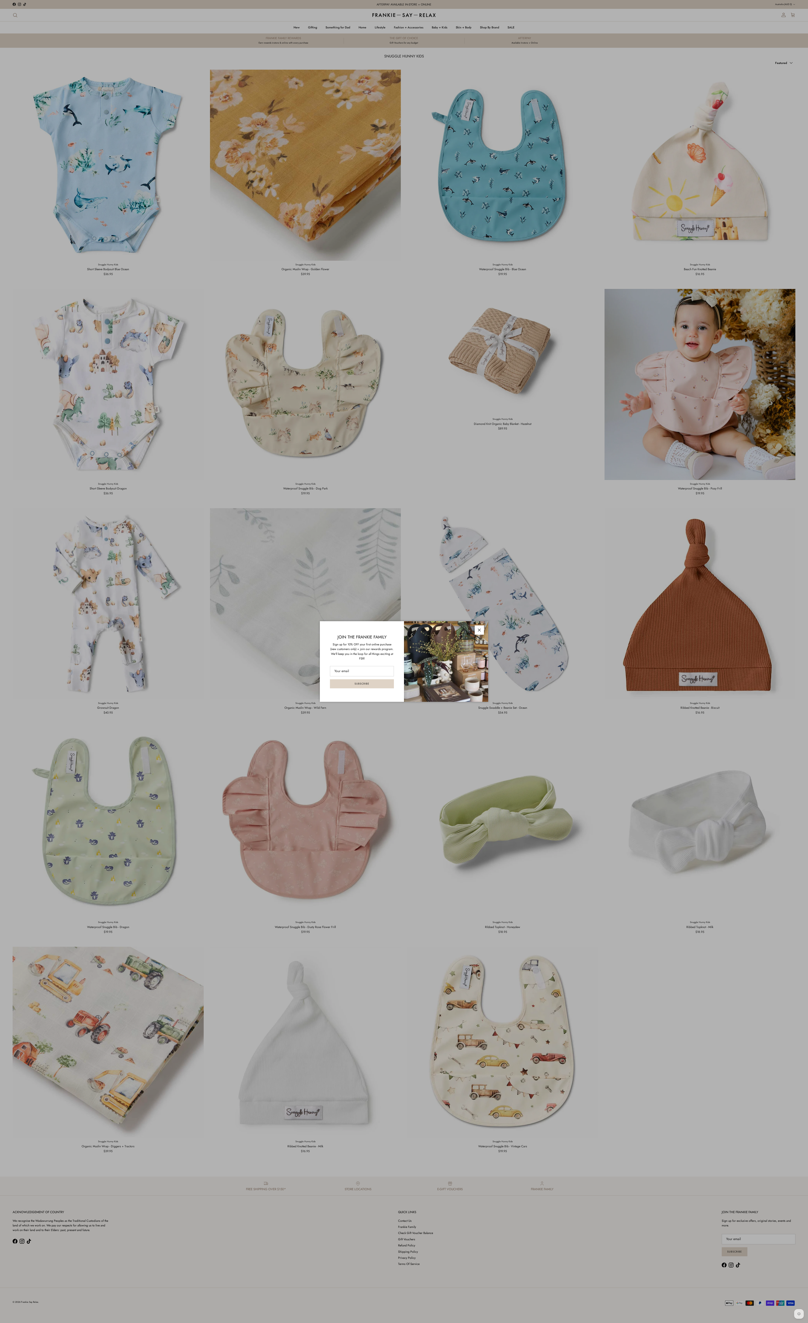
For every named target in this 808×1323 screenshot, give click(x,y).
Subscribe (362, 684)
